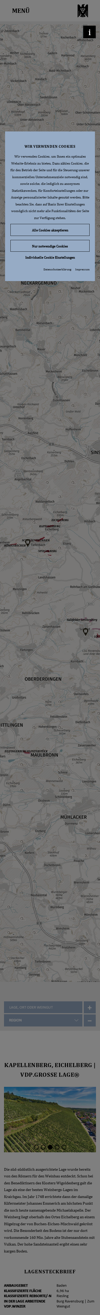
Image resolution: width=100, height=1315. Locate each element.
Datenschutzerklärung (57, 269)
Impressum (82, 269)
